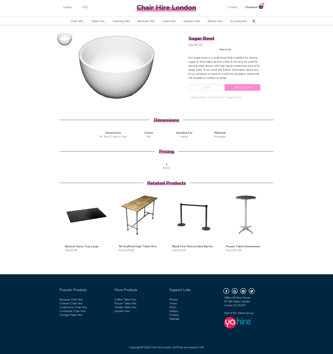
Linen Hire (169, 21)
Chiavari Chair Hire (71, 303)
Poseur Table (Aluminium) (243, 246)
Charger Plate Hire (71, 315)
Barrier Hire (215, 21)
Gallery (67, 7)
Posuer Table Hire (125, 303)
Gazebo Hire (191, 21)
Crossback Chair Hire (73, 311)
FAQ (85, 7)
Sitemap (174, 319)
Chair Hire (77, 21)
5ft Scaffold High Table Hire (137, 246)
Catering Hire (121, 21)
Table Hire (98, 21)
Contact (232, 7)
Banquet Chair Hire (71, 299)
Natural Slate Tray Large (81, 246)
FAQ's (173, 307)
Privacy (173, 299)
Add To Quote (242, 87)
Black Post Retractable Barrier (192, 246)
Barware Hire (146, 21)
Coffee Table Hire (125, 299)
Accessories (238, 21)
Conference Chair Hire (73, 307)
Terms (173, 303)
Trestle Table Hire (125, 307)
